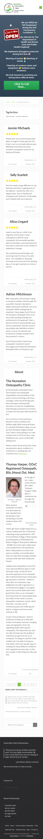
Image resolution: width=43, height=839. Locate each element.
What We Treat (9, 830)
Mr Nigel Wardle (10, 814)
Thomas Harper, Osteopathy (24, 826)
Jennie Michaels (19, 128)
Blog (14, 102)
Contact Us (34, 830)
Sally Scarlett (19, 175)
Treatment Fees (20, 830)
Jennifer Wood (10, 811)
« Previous (10, 684)
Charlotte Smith (10, 805)
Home (8, 102)
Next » (34, 684)
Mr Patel (8, 816)
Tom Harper (12, 164)
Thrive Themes (14, 836)
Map (28, 830)
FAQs (36, 826)
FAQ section (22, 453)
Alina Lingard (19, 221)
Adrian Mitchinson (19, 294)
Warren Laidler (10, 808)
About (19, 372)
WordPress (30, 836)
